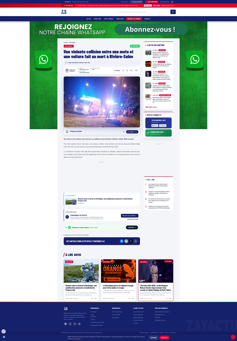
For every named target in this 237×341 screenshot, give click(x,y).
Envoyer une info (164, 2)
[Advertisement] (102, 177)
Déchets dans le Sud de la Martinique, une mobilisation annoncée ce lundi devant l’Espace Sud (81, 287)
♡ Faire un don (124, 2)
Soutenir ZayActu (138, 320)
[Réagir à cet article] (123, 70)
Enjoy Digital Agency (97, 332)
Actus (88, 19)
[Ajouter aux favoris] (127, 70)
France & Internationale (97, 322)
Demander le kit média (132, 219)
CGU (166, 332)
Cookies (161, 332)
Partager (117, 70)
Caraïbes (93, 316)
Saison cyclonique (134, 19)
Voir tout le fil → (152, 107)
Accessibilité (172, 332)
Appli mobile (109, 19)
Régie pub (97, 19)
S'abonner (136, 46)
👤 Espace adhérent (136, 2)
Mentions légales (144, 332)
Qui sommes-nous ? (138, 311)
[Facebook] (121, 241)
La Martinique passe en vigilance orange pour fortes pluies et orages (118, 286)
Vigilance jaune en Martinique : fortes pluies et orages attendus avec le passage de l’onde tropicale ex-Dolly (161, 5)
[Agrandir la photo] (102, 101)
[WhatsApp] (126, 241)
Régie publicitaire (138, 317)
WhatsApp (120, 19)
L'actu (92, 314)
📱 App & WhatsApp (151, 2)
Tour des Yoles (116, 314)
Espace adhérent (138, 314)
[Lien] (135, 241)
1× (123, 132)
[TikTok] (70, 324)
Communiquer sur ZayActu (162, 311)
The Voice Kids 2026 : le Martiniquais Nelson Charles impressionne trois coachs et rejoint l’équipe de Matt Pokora (155, 287)
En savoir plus (77, 338)
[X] (131, 241)
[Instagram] (75, 324)
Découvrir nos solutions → (129, 215)
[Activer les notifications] (3, 331)
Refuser (153, 337)
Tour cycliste (115, 317)
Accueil (66, 42)
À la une (93, 319)
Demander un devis (160, 320)
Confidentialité (154, 332)
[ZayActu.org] (64, 12)
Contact (147, 19)
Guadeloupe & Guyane (97, 325)
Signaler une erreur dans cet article (76, 235)
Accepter (164, 337)
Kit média (157, 317)
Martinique (72, 42)
